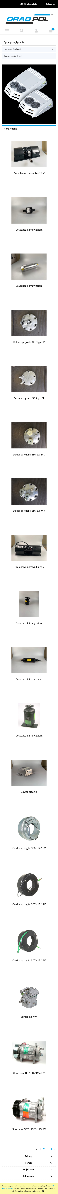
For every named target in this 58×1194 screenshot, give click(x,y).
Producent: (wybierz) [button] (12, 49)
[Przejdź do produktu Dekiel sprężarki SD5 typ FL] (29, 379)
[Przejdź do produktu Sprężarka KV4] (29, 997)
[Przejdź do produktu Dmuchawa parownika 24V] (29, 548)
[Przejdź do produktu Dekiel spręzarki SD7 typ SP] (29, 323)
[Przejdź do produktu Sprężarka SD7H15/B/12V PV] (29, 1110)
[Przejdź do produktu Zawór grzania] (29, 773)
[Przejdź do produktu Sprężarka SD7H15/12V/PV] (29, 1054)
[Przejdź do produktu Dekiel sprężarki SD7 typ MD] (29, 435)
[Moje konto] (36, 31)
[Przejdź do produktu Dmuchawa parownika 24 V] (29, 154)
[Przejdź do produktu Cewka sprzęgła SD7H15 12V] (29, 885)
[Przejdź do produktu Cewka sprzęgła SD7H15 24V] (29, 941)
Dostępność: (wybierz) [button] (13, 56)
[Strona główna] (29, 18)
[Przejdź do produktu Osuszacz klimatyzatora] (29, 210)
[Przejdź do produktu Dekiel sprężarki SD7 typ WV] (29, 491)
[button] (7, 31)
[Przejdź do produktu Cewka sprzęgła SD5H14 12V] (29, 829)
